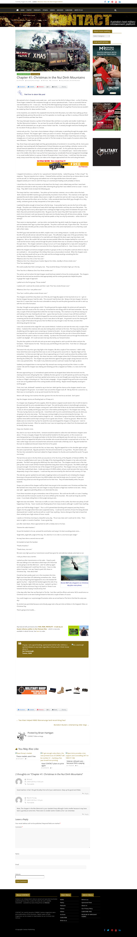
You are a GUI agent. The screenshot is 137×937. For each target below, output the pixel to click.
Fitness (45, 10)
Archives (60, 10)
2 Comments (54, 80)
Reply (86, 794)
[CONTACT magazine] (17, 10)
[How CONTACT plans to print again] (53, 753)
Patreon (47, 903)
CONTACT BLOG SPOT (23, 74)
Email (17, 864)
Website (18, 874)
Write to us (79, 10)
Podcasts (37, 10)
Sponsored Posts (87, 902)
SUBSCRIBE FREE (87, 911)
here (38, 631)
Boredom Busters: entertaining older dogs (71, 725)
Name (17, 854)
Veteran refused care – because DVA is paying (75, 762)
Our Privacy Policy (87, 908)
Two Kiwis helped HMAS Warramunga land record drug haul (41, 720)
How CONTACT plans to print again (52, 764)
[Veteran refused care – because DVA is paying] (78, 753)
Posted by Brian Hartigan (33, 80)
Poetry (29, 10)
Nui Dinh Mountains (75, 80)
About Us (84, 905)
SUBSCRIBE (68, 10)
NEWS (22, 10)
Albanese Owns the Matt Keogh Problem (50, 2)
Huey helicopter (65, 80)
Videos (52, 10)
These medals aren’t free (26, 756)
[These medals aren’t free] (23, 753)
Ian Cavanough (35, 74)
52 (77, 765)
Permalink (30, 784)
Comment (19, 827)
